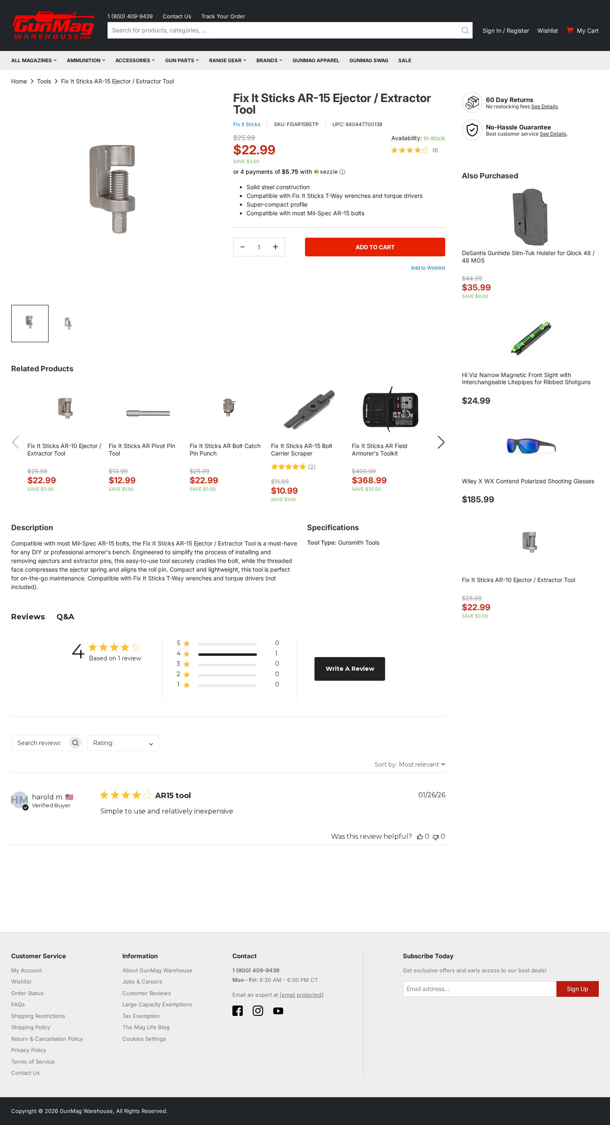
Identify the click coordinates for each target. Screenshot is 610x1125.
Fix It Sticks (246, 124)
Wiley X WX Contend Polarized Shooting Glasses (528, 481)
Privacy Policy (28, 1050)
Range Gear (225, 60)
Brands (267, 60)
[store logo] (54, 25)
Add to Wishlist (428, 268)
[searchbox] (40, 742)
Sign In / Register (506, 30)
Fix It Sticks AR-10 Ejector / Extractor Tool (64, 449)
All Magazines (31, 60)
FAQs (18, 1004)
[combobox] (290, 30)
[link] (414, 150)
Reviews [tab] (28, 616)
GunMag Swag (368, 60)
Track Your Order (223, 16)
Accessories (132, 60)
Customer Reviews (146, 993)
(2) (312, 467)
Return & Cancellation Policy (47, 1038)
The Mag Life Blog (146, 1027)
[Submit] (465, 30)
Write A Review (350, 668)
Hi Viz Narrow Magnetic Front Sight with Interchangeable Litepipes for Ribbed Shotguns (526, 378)
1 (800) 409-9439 (130, 16)
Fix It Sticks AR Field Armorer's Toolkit (379, 449)
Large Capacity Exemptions (157, 1004)
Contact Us (177, 16)
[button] (68, 323)
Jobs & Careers (142, 981)
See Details (544, 106)
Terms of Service (33, 1061)
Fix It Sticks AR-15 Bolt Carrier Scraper (301, 449)
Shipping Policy (30, 1027)
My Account (26, 970)
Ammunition (83, 60)
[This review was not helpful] (436, 836)
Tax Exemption (141, 1016)
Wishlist (547, 30)
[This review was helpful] (420, 836)
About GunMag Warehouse (157, 970)
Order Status (27, 993)
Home (19, 81)
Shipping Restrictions (38, 1016)
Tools (44, 81)
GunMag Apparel (316, 60)
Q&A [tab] (65, 616)
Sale (404, 60)
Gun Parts (179, 60)
